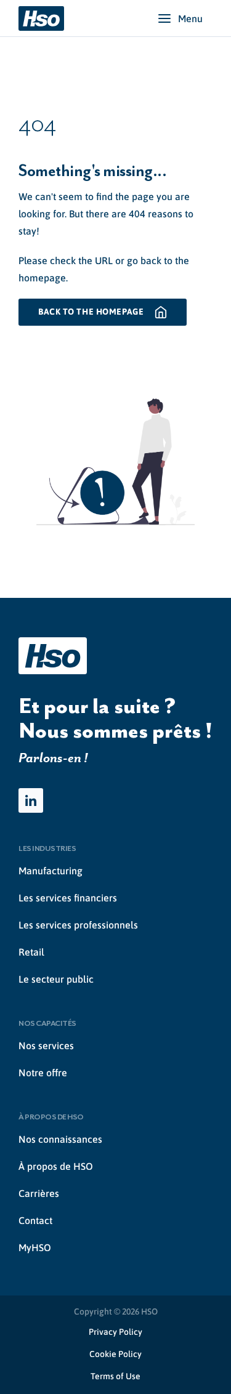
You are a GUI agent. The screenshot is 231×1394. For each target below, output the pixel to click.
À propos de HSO (55, 1166)
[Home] (41, 18)
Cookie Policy (115, 1354)
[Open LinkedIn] (30, 800)
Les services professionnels (78, 924)
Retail (31, 951)
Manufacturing (50, 870)
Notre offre (42, 1072)
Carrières (38, 1193)
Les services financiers (67, 897)
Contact (35, 1220)
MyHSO (34, 1247)
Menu (190, 18)
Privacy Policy (115, 1332)
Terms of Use (115, 1376)
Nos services (46, 1045)
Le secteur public (56, 979)
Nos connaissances (60, 1139)
